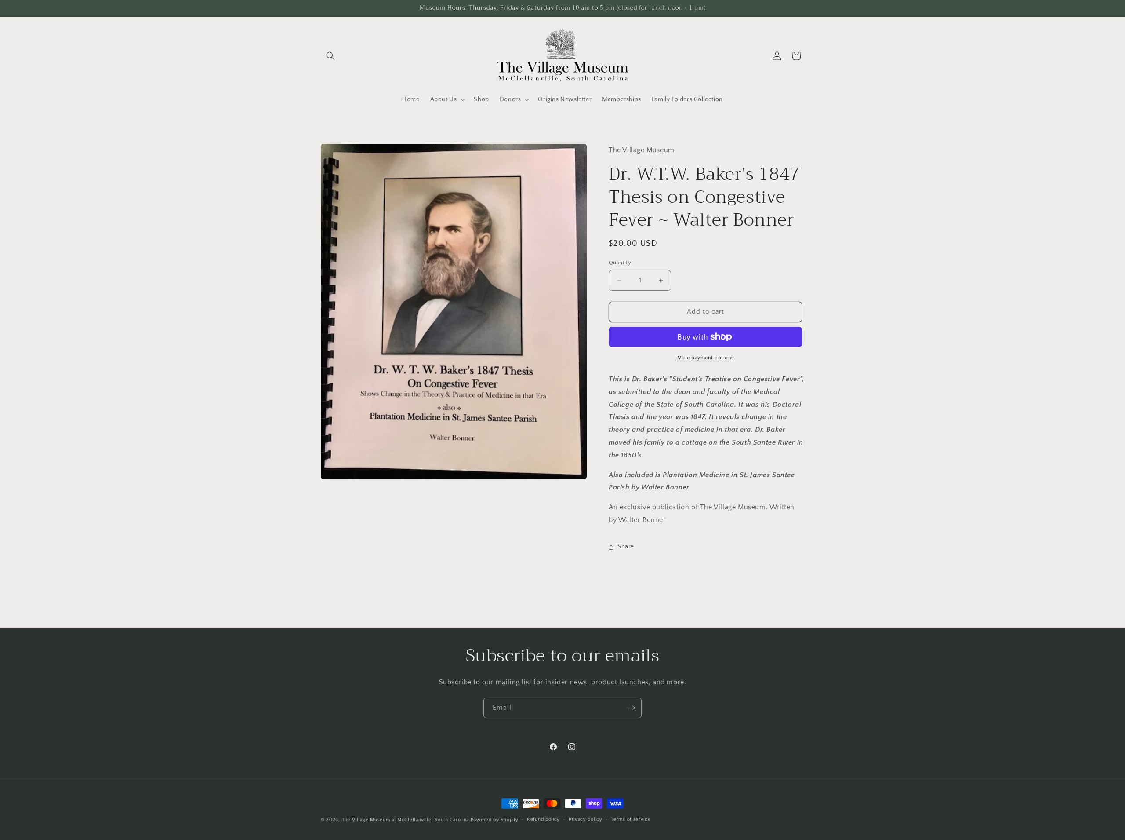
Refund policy (543, 819)
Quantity (620, 263)
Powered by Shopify (495, 819)
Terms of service (630, 819)
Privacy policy (585, 819)
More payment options (705, 358)
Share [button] (625, 546)
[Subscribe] (631, 708)
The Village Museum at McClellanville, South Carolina (405, 819)
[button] (330, 56)
